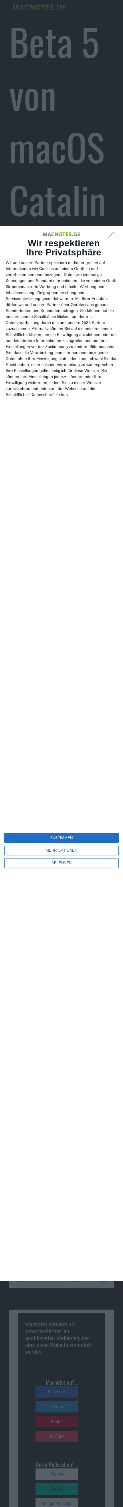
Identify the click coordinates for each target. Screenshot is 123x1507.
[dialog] (61, 753)
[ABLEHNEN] (112, 236)
